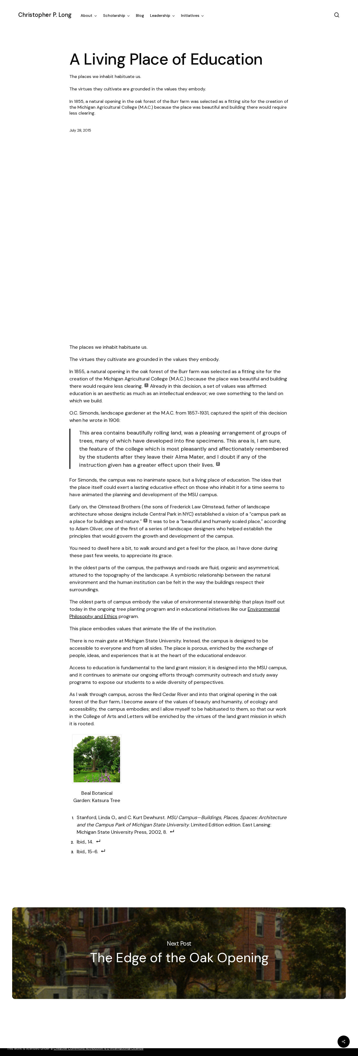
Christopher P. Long (45, 15)
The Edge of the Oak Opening (179, 953)
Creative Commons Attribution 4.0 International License (98, 1048)
